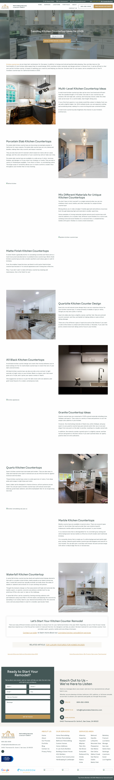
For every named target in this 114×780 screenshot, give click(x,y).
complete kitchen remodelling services (74, 633)
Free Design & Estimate (103, 6)
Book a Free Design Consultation (57, 41)
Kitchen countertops (12, 64)
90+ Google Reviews (107, 1)
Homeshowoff (108, 777)
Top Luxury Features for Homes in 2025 (65, 645)
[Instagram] (2, 751)
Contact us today (30, 633)
